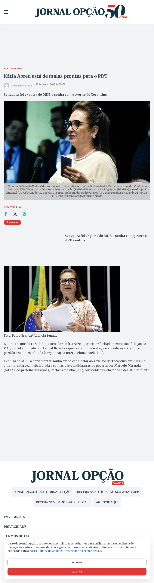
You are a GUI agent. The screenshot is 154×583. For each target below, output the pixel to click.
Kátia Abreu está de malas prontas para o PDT (55, 76)
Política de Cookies (50, 551)
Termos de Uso (91, 551)
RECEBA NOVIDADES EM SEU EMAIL (62, 502)
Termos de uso (17, 536)
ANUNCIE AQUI (107, 502)
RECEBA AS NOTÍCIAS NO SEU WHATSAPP (108, 492)
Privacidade (15, 526)
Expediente (14, 517)
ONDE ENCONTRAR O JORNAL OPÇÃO (42, 492)
